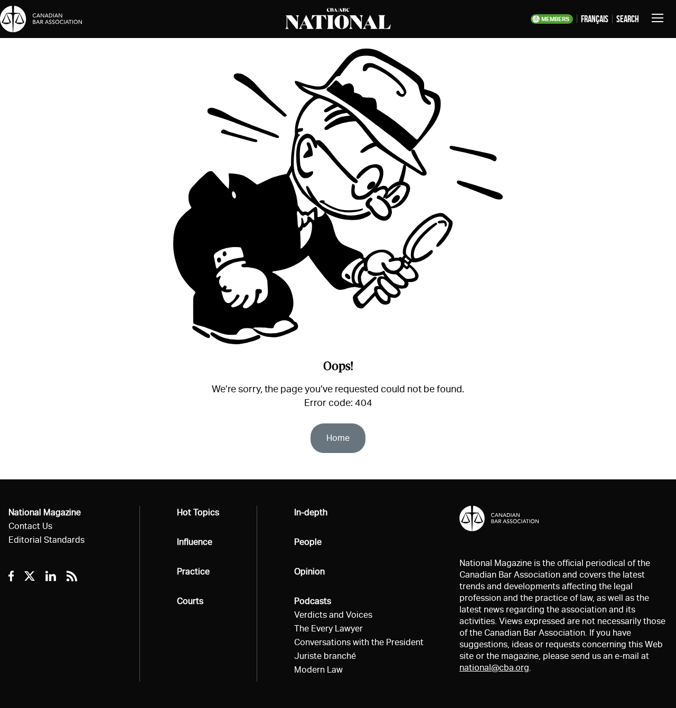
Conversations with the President (359, 642)
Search (627, 19)
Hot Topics (198, 512)
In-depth (310, 512)
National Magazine (44, 512)
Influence (194, 542)
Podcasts (312, 601)
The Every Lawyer (328, 629)
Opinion (309, 572)
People (308, 542)
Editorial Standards (46, 540)
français (594, 19)
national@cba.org (494, 668)
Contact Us (30, 526)
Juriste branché (325, 656)
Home (338, 438)
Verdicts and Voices (333, 615)
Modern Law (318, 670)
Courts (190, 601)
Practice (193, 572)
